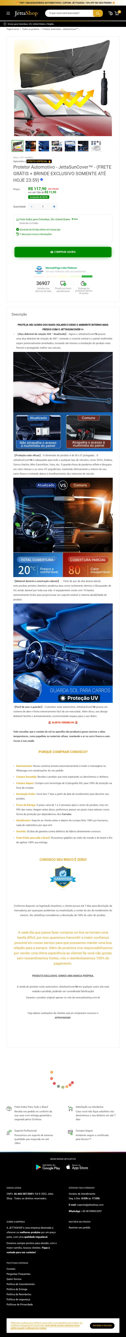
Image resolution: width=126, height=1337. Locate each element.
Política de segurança (18, 1299)
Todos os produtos (30, 29)
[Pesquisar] (98, 13)
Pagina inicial (13, 29)
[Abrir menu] (8, 13)
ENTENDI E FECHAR (102, 1325)
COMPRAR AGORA (64, 252)
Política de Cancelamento (21, 1284)
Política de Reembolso (19, 1294)
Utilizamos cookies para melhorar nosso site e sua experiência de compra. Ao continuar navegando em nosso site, (46, 1325)
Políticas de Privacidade (20, 1304)
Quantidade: (19, 206)
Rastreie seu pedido (79, 1227)
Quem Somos (14, 1279)
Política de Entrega (17, 1289)
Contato (11, 1268)
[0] (117, 13)
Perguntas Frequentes (19, 1274)
